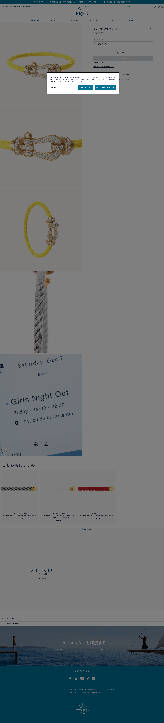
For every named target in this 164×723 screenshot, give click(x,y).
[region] (83, 83)
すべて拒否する (85, 87)
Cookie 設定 (54, 87)
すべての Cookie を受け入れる (105, 87)
